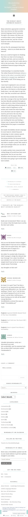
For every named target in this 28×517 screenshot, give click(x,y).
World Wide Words (7, 504)
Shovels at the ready (14, 200)
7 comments (15, 189)
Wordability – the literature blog (11, 502)
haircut (20, 186)
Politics (3, 417)
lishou (9, 335)
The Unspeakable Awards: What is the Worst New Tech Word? (14, 195)
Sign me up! (6, 463)
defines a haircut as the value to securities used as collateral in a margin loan (13, 75)
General (3, 411)
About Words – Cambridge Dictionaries (13, 486)
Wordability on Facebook (14, 432)
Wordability (14, 3)
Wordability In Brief (14, 181)
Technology (4, 422)
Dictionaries (4, 409)
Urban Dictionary (6, 496)
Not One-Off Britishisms (8, 491)
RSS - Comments (6, 477)
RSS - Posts (4, 474)
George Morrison (14, 278)
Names (3, 414)
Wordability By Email (14, 448)
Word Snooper (5, 499)
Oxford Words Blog (7, 494)
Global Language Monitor (8, 489)
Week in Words (5, 425)
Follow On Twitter (14, 439)
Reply (2, 228)
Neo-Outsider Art (14, 214)
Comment (22, 377)
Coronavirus (4, 406)
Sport (2, 419)
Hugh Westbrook (15, 184)
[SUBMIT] (26, 388)
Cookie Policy (5, 511)
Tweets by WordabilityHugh (10, 443)
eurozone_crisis (12, 186)
